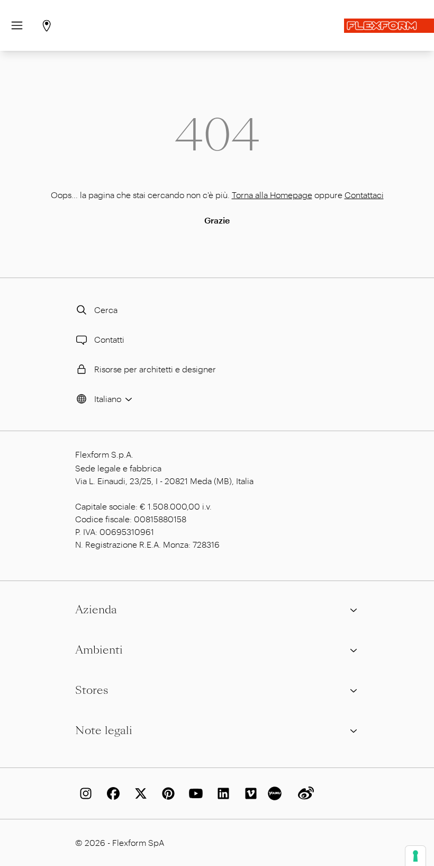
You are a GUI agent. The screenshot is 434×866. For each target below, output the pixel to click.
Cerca (105, 310)
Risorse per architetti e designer (155, 369)
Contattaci (364, 195)
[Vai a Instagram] (83, 793)
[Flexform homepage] (389, 26)
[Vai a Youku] (276, 793)
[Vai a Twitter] (138, 793)
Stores (91, 690)
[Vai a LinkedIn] (221, 793)
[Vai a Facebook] (111, 793)
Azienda (96, 610)
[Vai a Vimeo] (248, 793)
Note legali (103, 730)
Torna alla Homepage (272, 195)
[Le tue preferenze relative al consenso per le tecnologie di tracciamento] (415, 856)
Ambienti (99, 650)
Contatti (109, 339)
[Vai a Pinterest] (166, 793)
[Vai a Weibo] (303, 793)
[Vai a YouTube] (193, 793)
